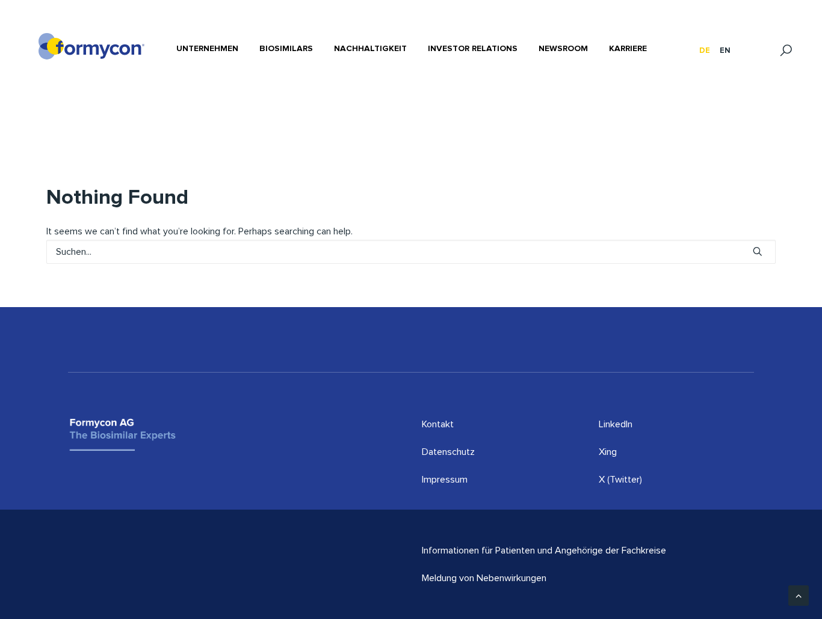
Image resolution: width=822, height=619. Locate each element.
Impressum (445, 479)
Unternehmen (207, 48)
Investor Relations (473, 48)
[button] (757, 251)
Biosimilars (286, 48)
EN (725, 51)
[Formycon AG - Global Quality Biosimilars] (91, 46)
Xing (608, 452)
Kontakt (438, 424)
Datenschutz (448, 452)
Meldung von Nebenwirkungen (484, 578)
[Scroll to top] (798, 595)
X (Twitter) (620, 479)
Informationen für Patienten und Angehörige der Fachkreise (544, 550)
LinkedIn (615, 424)
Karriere (628, 48)
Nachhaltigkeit (370, 48)
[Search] (411, 252)
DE (704, 51)
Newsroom (563, 48)
